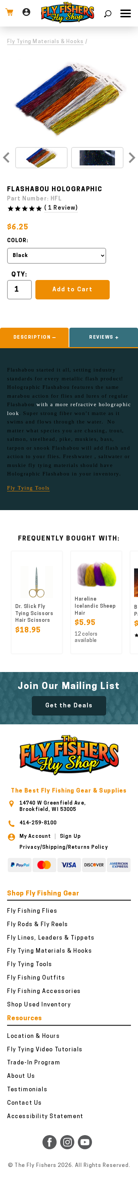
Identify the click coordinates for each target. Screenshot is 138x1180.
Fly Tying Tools (28, 488)
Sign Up (70, 836)
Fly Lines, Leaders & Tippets (51, 938)
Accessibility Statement (45, 1117)
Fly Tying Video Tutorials (45, 1050)
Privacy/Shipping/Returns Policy (63, 847)
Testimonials (27, 1090)
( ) (61, 208)
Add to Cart (72, 290)
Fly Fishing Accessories (44, 991)
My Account (35, 836)
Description (32, 337)
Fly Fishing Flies (32, 911)
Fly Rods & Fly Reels (37, 925)
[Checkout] (9, 13)
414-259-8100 (38, 823)
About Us (21, 1076)
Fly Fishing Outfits (36, 978)
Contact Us (24, 1103)
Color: (17, 241)
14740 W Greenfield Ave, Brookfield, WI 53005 (52, 806)
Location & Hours (33, 1036)
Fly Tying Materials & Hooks (45, 42)
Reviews (101, 337)
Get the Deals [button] (69, 706)
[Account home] (26, 13)
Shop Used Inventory (39, 1005)
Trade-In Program (34, 1063)
